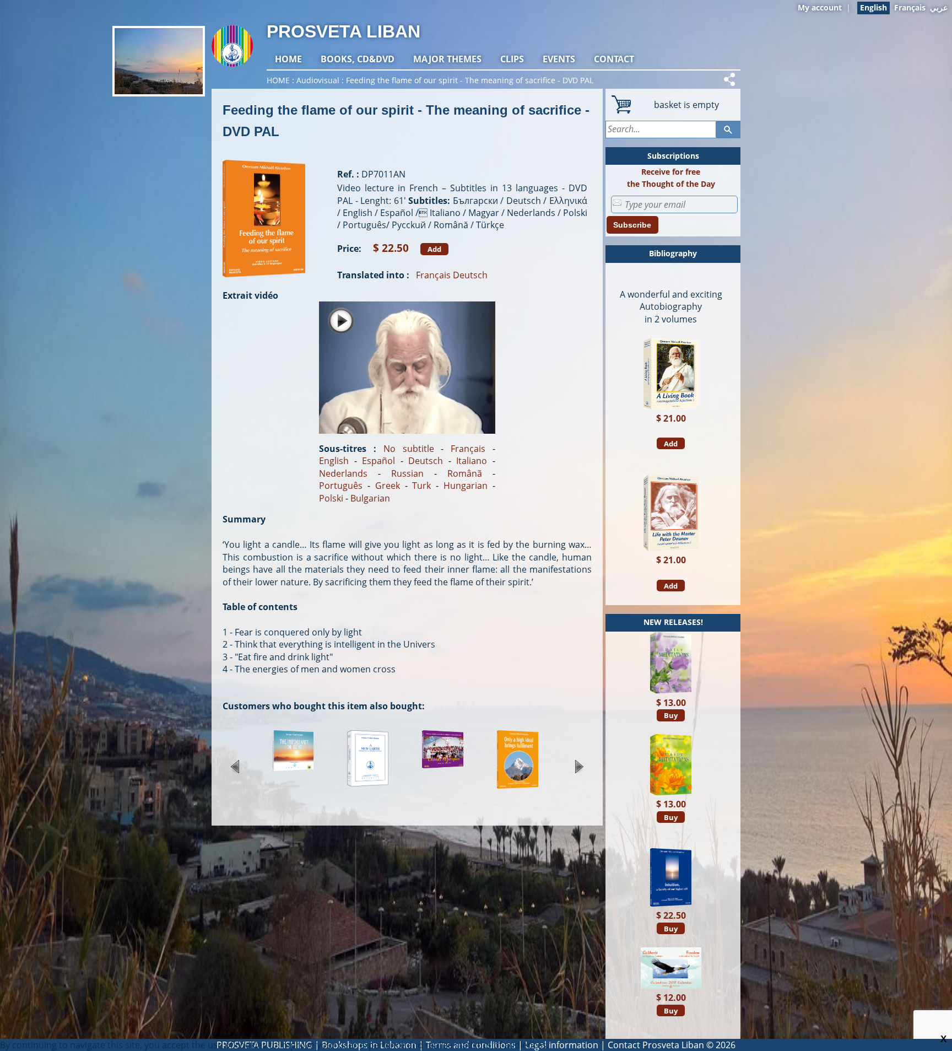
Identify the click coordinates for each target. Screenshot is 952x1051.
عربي (939, 7)
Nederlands (343, 473)
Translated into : (373, 275)
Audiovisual (317, 80)
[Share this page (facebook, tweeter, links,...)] (731, 79)
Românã (464, 473)
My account (820, 7)
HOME (288, 59)
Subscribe (632, 224)
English (334, 461)
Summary (244, 519)
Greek (387, 485)
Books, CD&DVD (357, 59)
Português (341, 485)
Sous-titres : (347, 449)
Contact (614, 59)
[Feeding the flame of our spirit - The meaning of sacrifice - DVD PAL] (264, 283)
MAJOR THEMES (447, 59)
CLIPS (512, 59)
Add (434, 249)
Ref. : (348, 174)
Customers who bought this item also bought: (324, 706)
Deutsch (470, 275)
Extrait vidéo (250, 295)
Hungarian (465, 485)
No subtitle (408, 449)
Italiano (471, 461)
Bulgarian (370, 498)
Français (910, 7)
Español (378, 461)
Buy (671, 715)
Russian (407, 473)
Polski (331, 498)
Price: (349, 248)
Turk (421, 485)
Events (559, 59)
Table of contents (260, 607)
